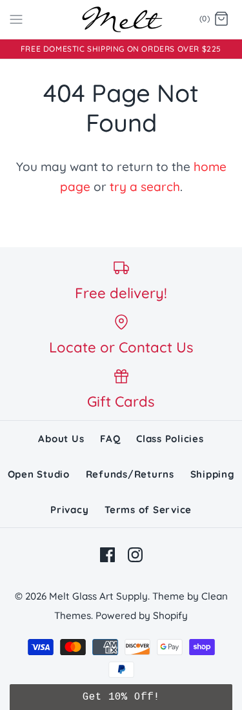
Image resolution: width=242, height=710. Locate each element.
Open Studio (39, 474)
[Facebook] (107, 554)
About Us (61, 438)
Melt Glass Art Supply (98, 596)
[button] (121, 697)
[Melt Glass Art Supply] (121, 19)
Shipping (212, 474)
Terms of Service (148, 509)
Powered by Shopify (142, 615)
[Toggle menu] (16, 19)
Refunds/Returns (130, 474)
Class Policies (170, 438)
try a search (145, 186)
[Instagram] (135, 554)
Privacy (69, 509)
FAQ (110, 438)
